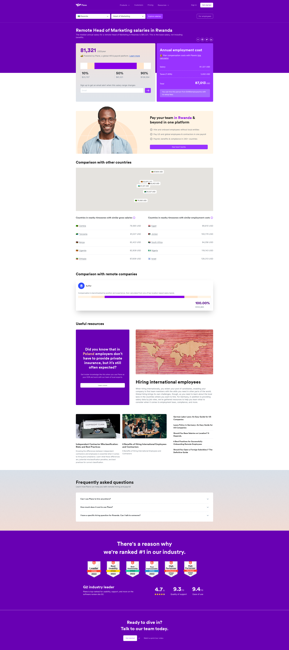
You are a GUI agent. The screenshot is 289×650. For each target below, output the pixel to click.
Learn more (134, 56)
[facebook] (202, 39)
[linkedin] (211, 39)
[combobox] (113, 16)
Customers (138, 5)
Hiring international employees (168, 382)
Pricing (150, 5)
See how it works (179, 147)
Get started (206, 5)
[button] (144, 186)
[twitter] (207, 39)
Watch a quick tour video (153, 638)
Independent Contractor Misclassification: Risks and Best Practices (97, 445)
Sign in (194, 5)
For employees (205, 16)
